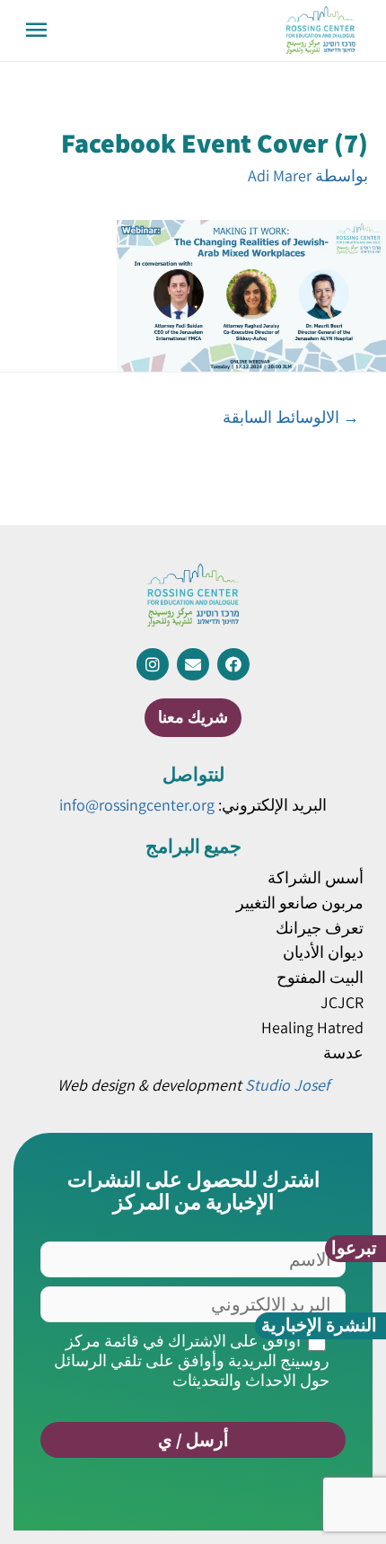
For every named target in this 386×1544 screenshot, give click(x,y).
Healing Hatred (312, 1027)
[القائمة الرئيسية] (37, 30)
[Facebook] (233, 664)
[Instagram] (152, 664)
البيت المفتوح (320, 977)
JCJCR (342, 1002)
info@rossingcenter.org (137, 804)
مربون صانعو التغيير (300, 902)
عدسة (343, 1052)
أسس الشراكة (316, 877)
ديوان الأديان (323, 952)
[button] (355, 1248)
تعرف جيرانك (320, 927)
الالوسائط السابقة (291, 416)
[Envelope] (193, 664)
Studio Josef (287, 1085)
